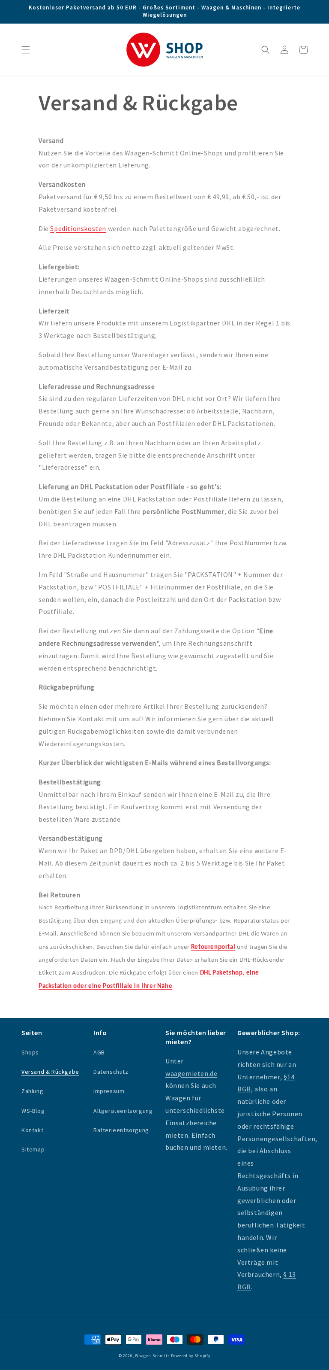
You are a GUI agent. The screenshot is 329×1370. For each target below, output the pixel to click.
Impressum (108, 1091)
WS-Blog (33, 1111)
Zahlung (32, 1091)
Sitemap (33, 1149)
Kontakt (32, 1130)
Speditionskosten (78, 228)
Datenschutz (111, 1071)
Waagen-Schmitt (153, 1355)
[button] (25, 49)
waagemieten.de (191, 1073)
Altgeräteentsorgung (123, 1111)
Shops (30, 1052)
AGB (99, 1052)
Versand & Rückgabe (50, 1071)
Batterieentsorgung (121, 1130)
